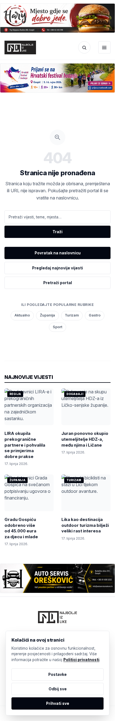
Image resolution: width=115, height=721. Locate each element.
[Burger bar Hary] (57, 18)
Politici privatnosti (81, 659)
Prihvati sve (57, 703)
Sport (57, 327)
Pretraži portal (57, 283)
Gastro (94, 315)
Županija (47, 315)
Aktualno (22, 315)
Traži (57, 232)
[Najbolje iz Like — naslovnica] (20, 47)
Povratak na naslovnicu (58, 253)
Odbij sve (58, 689)
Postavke (57, 674)
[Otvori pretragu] (84, 47)
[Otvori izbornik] (104, 47)
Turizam (72, 315)
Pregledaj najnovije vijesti (57, 268)
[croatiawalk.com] (57, 78)
